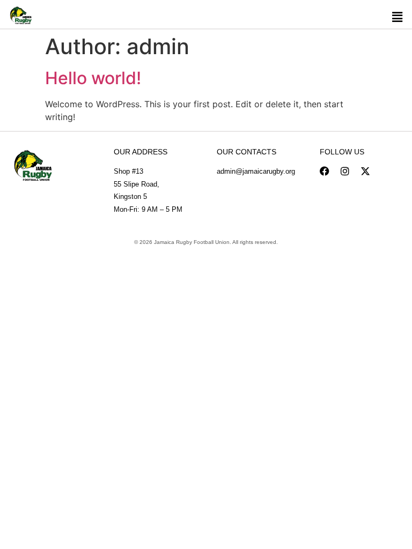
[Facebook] (324, 171)
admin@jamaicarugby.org (256, 171)
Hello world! (93, 78)
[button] (397, 17)
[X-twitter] (365, 171)
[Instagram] (345, 171)
